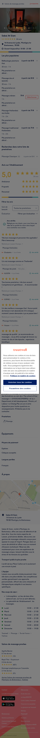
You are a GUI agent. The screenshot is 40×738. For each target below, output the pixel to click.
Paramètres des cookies (20, 389)
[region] (20, 369)
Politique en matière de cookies (22, 376)
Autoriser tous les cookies (20, 382)
